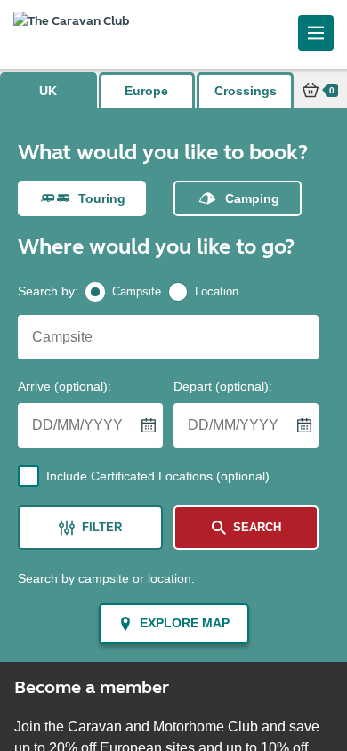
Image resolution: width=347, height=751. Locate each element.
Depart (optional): (223, 386)
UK (48, 91)
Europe (146, 91)
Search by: (48, 291)
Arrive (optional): (64, 386)
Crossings (245, 91)
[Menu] (316, 33)
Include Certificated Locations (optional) (158, 476)
